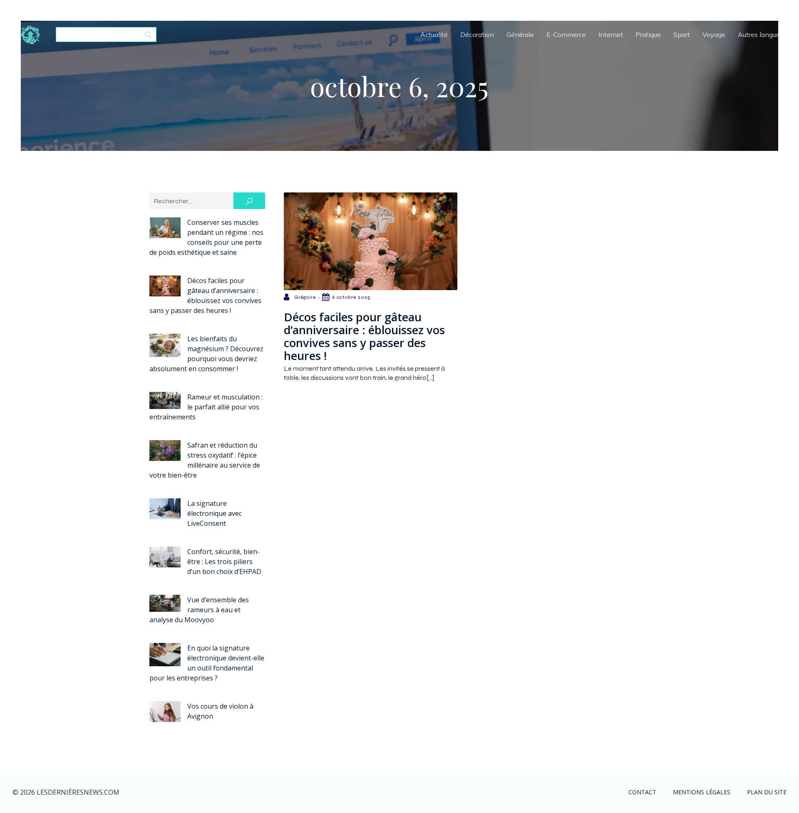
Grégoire (305, 297)
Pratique (648, 34)
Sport (681, 34)
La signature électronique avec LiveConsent (214, 513)
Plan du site (767, 792)
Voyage (713, 34)
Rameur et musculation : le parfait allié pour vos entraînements (206, 406)
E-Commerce (566, 34)
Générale (520, 34)
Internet (610, 34)
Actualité (434, 34)
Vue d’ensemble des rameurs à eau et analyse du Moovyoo (199, 609)
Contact (642, 792)
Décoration (477, 34)
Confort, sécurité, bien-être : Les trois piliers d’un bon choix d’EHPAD (224, 561)
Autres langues (760, 34)
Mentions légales (701, 792)
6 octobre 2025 (352, 297)
